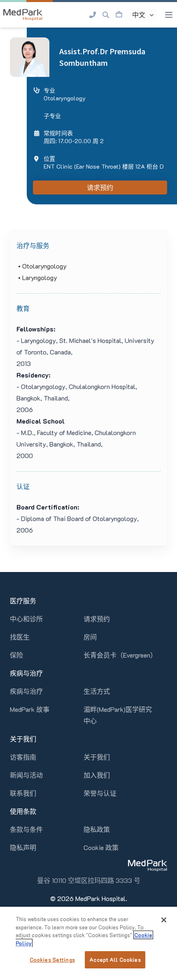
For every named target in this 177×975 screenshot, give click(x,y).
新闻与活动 (26, 775)
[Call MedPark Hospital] (92, 15)
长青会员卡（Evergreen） (120, 655)
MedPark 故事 (29, 709)
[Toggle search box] (105, 15)
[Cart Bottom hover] (119, 15)
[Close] (164, 920)
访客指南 (23, 757)
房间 (90, 636)
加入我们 (97, 775)
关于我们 (97, 757)
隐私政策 (97, 829)
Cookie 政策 (101, 847)
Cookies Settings (52, 959)
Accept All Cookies (114, 959)
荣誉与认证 (100, 793)
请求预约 (100, 187)
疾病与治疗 (26, 691)
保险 (16, 655)
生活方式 (97, 691)
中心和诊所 (26, 618)
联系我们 (23, 793)
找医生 (20, 636)
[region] (88, 941)
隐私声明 (23, 847)
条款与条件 (26, 829)
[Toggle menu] (169, 15)
